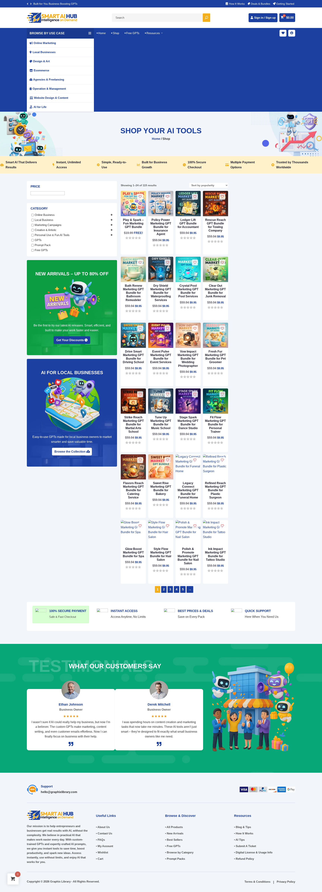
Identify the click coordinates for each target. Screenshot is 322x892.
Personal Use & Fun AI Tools (52, 235)
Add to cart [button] (131, 238)
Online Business (45, 214)
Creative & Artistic (45, 230)
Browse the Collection (70, 451)
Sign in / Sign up (265, 17)
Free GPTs (132, 33)
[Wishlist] (140, 197)
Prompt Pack (43, 245)
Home (101, 33)
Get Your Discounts (70, 340)
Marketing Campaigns (48, 224)
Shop (115, 33)
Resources (154, 33)
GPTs (38, 240)
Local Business (44, 219)
